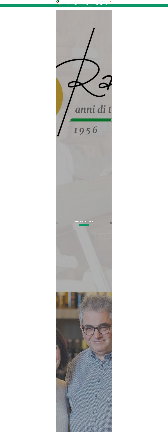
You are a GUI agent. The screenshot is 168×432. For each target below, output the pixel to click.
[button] (57, 223)
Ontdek (84, 227)
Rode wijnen (70, 4)
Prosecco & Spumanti (95, 4)
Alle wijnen (64, 4)
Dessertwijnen (87, 4)
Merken (93, 6)
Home (60, 4)
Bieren (90, 6)
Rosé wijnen (82, 4)
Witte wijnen (76, 4)
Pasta (78, 6)
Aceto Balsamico (84, 6)
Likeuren (101, 4)
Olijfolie (74, 6)
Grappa (106, 4)
